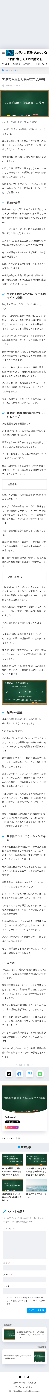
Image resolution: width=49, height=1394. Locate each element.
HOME (26, 1377)
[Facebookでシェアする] (19, 1073)
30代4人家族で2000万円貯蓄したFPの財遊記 (25, 56)
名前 (6, 1263)
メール (8, 1274)
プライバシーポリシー (24, 1387)
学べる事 (6, 64)
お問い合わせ (41, 64)
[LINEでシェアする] (40, 1073)
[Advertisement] (24, 24)
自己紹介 (16, 64)
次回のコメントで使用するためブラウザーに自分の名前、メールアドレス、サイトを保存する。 (26, 1300)
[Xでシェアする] (9, 1073)
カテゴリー (28, 64)
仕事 (18, 1138)
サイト (6, 1286)
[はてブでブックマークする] (29, 1073)
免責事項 (32, 1382)
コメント (9, 1229)
